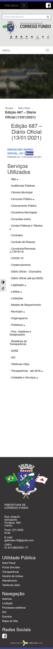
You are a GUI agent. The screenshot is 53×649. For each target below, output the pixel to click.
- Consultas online (20, 219)
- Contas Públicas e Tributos (26, 225)
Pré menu (12, 5)
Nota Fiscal (8, 563)
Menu (6, 50)
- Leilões (15, 291)
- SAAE (14, 350)
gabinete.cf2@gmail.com (19, 540)
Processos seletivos (14, 607)
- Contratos (16, 235)
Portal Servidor (11, 567)
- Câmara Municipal (21, 192)
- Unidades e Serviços (23, 377)
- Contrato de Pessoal (22, 242)
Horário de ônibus (12, 576)
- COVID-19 (16, 258)
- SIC (13, 357)
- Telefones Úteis (19, 364)
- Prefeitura (16, 325)
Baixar (29, 153)
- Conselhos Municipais (23, 212)
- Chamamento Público (23, 205)
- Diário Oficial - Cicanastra (25, 271)
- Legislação (17, 285)
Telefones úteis (11, 585)
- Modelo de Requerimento (25, 305)
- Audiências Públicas (22, 185)
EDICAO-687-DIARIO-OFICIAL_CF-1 (20, 151)
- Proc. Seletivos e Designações (20, 332)
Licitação (7, 603)
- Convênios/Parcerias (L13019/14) (22, 249)
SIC (4, 612)
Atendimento (9, 580)
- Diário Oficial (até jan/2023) (26, 278)
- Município (16, 311)
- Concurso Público (21, 199)
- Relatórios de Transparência (18, 342)
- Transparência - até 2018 (25, 370)
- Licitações (16, 298)
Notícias (7, 599)
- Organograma (19, 318)
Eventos (7, 616)
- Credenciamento (20, 265)
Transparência (10, 572)
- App (13, 179)
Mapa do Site (10, 621)
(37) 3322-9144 (14, 531)
